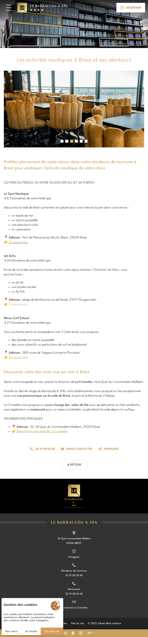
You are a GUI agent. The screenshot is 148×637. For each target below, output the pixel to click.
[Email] (65, 633)
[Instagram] (81, 633)
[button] (62, 141)
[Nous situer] (73, 633)
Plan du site (77, 623)
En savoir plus (18, 242)
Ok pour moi (52, 631)
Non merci (11, 631)
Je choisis (31, 631)
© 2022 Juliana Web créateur (104, 623)
